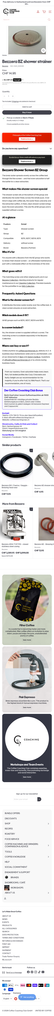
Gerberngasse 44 (14, 426)
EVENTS (5, 922)
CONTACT (6, 953)
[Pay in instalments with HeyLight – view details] (22, 80)
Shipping (15, 101)
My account (7, 960)
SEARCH (5, 931)
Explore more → (27, 139)
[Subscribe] (39, 799)
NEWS (4, 919)
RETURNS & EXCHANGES (12, 941)
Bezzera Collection (10, 280)
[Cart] (44, 12)
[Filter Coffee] (27, 600)
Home (4, 55)
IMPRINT (5, 947)
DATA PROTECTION (10, 935)
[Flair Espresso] (27, 671)
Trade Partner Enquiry (11, 956)
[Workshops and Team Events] (27, 739)
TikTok (25, 437)
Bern (22, 357)
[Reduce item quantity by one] (4, 96)
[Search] (49, 19)
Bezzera (19, 504)
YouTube (32, 437)
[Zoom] (43, 50)
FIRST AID (6, 944)
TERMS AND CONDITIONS (13, 938)
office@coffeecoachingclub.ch (17, 360)
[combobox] (27, 19)
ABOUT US (6, 916)
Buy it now (27, 112)
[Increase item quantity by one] (13, 96)
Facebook (16, 437)
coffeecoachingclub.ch (28, 351)
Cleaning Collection (27, 283)
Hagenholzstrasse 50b (18, 428)
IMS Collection (28, 286)
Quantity (6, 92)
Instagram (6, 437)
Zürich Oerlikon (34, 357)
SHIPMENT (6, 950)
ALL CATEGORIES (9, 928)
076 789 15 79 (15, 415)
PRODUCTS (7, 925)
